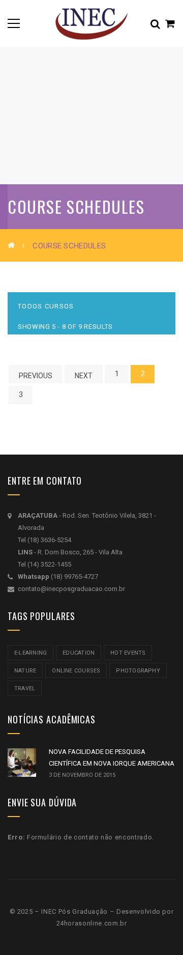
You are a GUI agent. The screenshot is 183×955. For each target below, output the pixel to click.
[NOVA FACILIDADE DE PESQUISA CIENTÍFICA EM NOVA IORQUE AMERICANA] (22, 762)
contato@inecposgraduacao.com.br (71, 589)
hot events (127, 653)
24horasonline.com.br (91, 923)
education (79, 653)
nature (25, 670)
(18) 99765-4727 (74, 576)
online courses (76, 670)
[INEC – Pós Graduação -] (91, 23)
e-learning (30, 653)
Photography (138, 670)
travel (24, 688)
